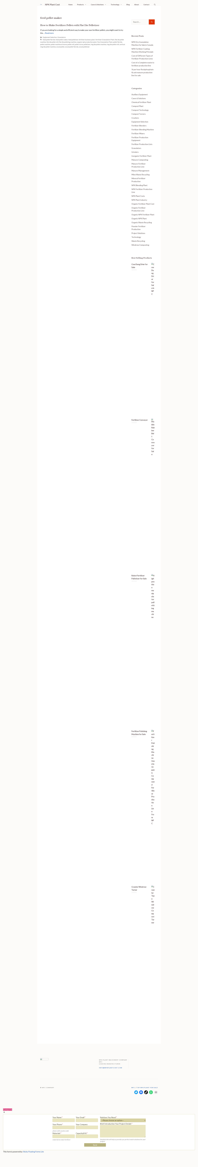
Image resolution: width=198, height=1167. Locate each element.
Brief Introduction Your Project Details (116, 1124)
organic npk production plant (87, 42)
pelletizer (87, 44)
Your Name (57, 1117)
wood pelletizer (84, 47)
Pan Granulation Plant (105, 42)
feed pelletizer (73, 40)
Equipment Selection (50, 37)
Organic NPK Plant (139, 218)
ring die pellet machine (98, 44)
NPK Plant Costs (138, 196)
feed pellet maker (62, 40)
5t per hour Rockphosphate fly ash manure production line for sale (142, 72)
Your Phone (57, 1124)
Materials (56, 1133)
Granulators (61, 37)
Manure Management (140, 170)
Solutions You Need (108, 1117)
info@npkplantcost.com (110, 1068)
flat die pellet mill (52, 42)
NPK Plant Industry (139, 200)
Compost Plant (137, 106)
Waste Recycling (138, 241)
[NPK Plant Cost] (42, 4)
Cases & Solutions (97, 4)
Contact (146, 4)
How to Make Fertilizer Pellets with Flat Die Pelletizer (69, 25)
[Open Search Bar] (155, 4)
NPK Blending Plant (139, 185)
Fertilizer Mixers (138, 133)
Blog (128, 4)
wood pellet (60, 47)
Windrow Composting (140, 245)
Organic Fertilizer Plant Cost (142, 204)
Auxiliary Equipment (139, 94)
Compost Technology (140, 110)
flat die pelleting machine (67, 42)
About (136, 4)
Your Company (82, 1124)
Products (80, 4)
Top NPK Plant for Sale (147, 1087)
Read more (49, 33)
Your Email (80, 1117)
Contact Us (7, 1109)
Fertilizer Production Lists (141, 144)
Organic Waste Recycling (141, 222)
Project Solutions (138, 233)
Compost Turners (138, 114)
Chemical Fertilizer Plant (141, 102)
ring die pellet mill (113, 44)
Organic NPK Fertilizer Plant (142, 214)
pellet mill (70, 44)
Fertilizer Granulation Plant (104, 40)
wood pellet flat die (71, 47)
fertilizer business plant (87, 40)
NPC (133, 1087)
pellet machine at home (59, 44)
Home (70, 4)
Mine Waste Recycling (140, 174)
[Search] (152, 21)
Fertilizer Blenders (138, 125)
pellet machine (45, 44)
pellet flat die (117, 42)
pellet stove (79, 44)
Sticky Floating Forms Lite (33, 1151)
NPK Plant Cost (52, 4)
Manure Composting (139, 160)
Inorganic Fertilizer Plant (141, 156)
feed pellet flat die (49, 40)
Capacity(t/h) (81, 1133)
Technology (115, 4)
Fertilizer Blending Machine (142, 129)
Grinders (135, 152)
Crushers (135, 118)
